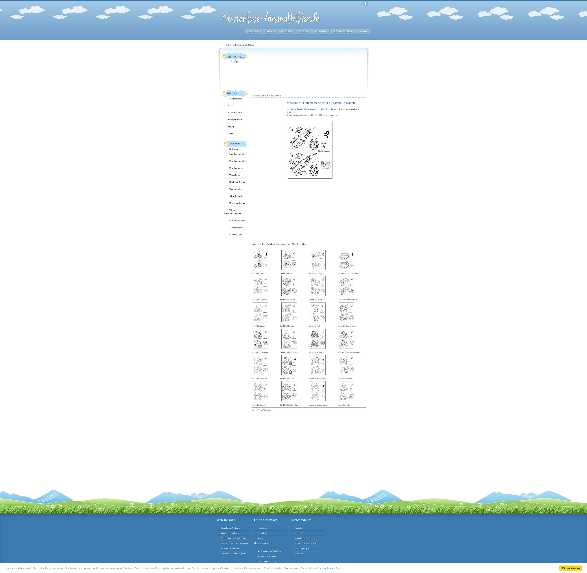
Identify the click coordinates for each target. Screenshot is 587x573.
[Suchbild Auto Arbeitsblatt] (260, 270)
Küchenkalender (237, 182)
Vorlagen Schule (236, 119)
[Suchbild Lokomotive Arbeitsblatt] (289, 349)
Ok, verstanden (571, 568)
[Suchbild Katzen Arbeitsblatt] (260, 323)
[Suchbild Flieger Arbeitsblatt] (318, 270)
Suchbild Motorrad (317, 352)
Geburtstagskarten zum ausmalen (234, 543)
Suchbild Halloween (317, 300)
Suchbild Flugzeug (259, 300)
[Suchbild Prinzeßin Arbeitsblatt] (260, 375)
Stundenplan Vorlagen (230, 533)
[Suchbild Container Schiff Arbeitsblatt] (347, 270)
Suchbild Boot (286, 273)
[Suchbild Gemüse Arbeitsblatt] (289, 296)
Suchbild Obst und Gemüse (349, 352)
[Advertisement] (274, 71)
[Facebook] (365, 3)
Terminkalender (236, 227)
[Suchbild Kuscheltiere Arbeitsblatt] (347, 323)
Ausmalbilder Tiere (302, 538)
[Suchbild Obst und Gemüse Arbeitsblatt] (347, 349)
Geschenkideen (235, 98)
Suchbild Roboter (258, 405)
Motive (270, 31)
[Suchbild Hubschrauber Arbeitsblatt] (347, 296)
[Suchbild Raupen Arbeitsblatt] (347, 375)
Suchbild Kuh (314, 326)
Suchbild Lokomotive (289, 352)
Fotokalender (235, 189)
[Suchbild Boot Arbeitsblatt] (289, 270)
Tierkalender (235, 175)
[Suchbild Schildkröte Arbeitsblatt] (289, 402)
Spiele (363, 31)
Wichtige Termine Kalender (232, 212)
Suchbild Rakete (287, 378)
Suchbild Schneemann (318, 405)
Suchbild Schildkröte (289, 405)
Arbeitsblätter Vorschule (261, 410)
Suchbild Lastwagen (259, 352)
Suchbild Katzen (258, 326)
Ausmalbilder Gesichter (230, 528)
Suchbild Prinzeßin (259, 378)
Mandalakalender (237, 154)
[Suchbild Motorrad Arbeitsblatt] (318, 349)
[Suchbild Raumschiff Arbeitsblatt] (318, 375)
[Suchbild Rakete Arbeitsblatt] (289, 375)
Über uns (298, 533)
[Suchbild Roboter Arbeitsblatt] (260, 402)
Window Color (235, 112)
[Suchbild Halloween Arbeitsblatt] (318, 296)
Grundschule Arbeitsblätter (306, 543)
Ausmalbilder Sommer (230, 548)
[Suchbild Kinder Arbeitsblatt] (289, 323)
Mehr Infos (333, 568)
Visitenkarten (263, 528)
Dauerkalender (236, 234)
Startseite (253, 31)
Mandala (286, 31)
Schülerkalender (237, 220)
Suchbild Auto (257, 273)
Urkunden (262, 533)
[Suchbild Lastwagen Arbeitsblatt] (260, 349)
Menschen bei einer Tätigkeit (233, 553)
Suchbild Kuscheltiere (347, 326)
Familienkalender (237, 161)
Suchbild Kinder (287, 326)
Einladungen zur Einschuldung (233, 538)
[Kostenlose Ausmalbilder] (272, 25)
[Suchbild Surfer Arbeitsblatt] (347, 402)
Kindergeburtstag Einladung (269, 551)
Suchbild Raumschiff (317, 378)
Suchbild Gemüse (287, 300)
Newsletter (299, 553)
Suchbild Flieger (316, 273)
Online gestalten (343, 31)
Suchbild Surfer (344, 405)
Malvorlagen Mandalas (267, 561)
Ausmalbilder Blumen (267, 556)
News (230, 133)
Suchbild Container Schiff (348, 273)
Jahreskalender (236, 196)
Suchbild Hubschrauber (347, 300)
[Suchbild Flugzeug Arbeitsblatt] (260, 296)
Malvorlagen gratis (302, 548)
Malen (231, 126)
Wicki (230, 105)
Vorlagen (303, 31)
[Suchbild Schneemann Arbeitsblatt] (318, 402)
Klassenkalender (237, 203)
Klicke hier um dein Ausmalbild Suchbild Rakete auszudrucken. (313, 115)
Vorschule (275, 96)
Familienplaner (236, 168)
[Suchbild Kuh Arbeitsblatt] (318, 323)
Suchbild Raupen (345, 378)
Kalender (320, 31)
